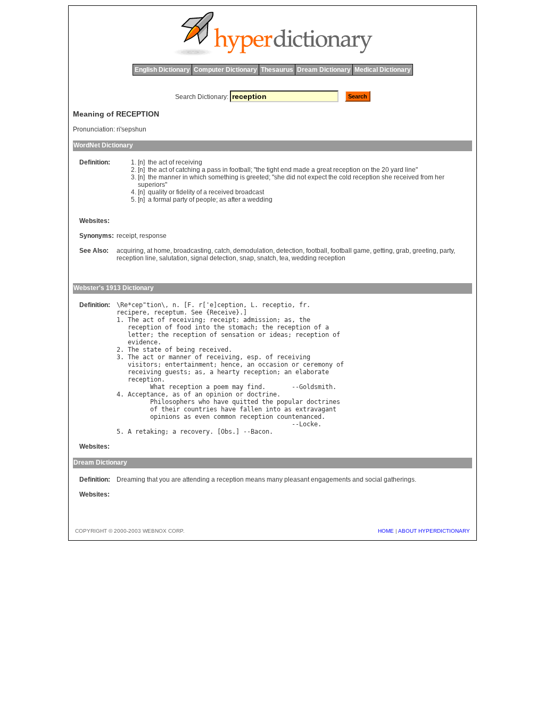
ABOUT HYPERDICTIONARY (434, 531)
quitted (245, 402)
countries (200, 409)
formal (162, 199)
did (290, 177)
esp (252, 357)
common (224, 416)
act (163, 162)
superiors (151, 184)
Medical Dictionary (382, 69)
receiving (189, 162)
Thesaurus (277, 69)
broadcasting (192, 250)
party (180, 199)
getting (383, 250)
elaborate (312, 372)
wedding (259, 199)
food (183, 327)
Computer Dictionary (225, 69)
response (153, 235)
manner (170, 177)
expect (317, 177)
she (279, 177)
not (301, 177)
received (406, 177)
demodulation (253, 250)
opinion (219, 394)
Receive (223, 312)
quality (157, 192)
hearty (228, 372)
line (410, 170)
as (222, 199)
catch (222, 250)
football (240, 170)
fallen (251, 409)
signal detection (213, 258)
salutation (173, 258)
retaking (150, 431)
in (225, 170)
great (324, 170)
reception (346, 170)
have (220, 402)
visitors (143, 364)
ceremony (318, 364)
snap (247, 258)
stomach (241, 327)
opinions (165, 416)
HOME (386, 531)
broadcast (249, 192)
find (254, 387)
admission (260, 320)
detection (289, 250)
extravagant (315, 409)
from (426, 177)
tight (273, 170)
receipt (126, 235)
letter (139, 334)
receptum (169, 312)
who (204, 402)
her (439, 177)
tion (153, 305)
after (234, 199)
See (196, 312)
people (206, 199)
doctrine (262, 394)
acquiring (130, 250)
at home (158, 250)
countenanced (299, 416)
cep (137, 305)
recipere (131, 312)
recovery (195, 431)
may (237, 387)
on (365, 170)
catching (188, 170)
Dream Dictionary (324, 69)
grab (402, 250)
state (152, 349)
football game (350, 250)
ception (230, 305)
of (171, 162)
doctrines (323, 402)
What (157, 387)
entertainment (189, 364)
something (223, 177)
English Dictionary (162, 69)
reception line (136, 258)
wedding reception (318, 258)
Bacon (260, 431)
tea (283, 258)
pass (214, 170)
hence (230, 364)
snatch (266, 258)
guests (176, 372)
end (286, 170)
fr (303, 305)
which (198, 177)
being (185, 349)
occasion (273, 364)
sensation (237, 334)
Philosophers (172, 402)
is (242, 177)
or (172, 192)
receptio (277, 305)
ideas (278, 334)
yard (397, 170)
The (133, 320)
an (250, 364)
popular (290, 402)
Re (124, 305)
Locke (308, 424)
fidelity (185, 192)
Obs (226, 431)
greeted (257, 177)
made (301, 170)
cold (345, 177)
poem (220, 387)
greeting (424, 250)
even (202, 416)
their (170, 409)
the (152, 162)
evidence (143, 342)
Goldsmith (316, 387)
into (202, 327)
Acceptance (146, 394)
